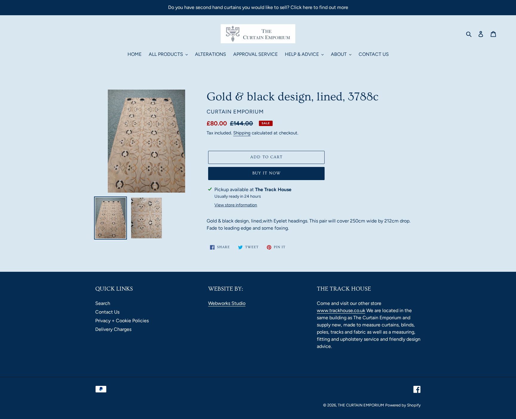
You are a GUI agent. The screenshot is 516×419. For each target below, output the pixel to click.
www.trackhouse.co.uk (341, 310)
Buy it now (266, 173)
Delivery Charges (113, 329)
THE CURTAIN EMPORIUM (361, 405)
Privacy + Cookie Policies (122, 320)
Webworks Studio (226, 303)
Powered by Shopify (403, 405)
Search (102, 303)
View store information (235, 205)
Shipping (242, 133)
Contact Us (107, 312)
